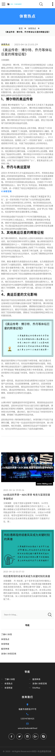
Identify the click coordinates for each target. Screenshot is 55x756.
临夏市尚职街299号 (28, 709)
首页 (21, 28)
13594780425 (27, 718)
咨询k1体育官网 (8, 653)
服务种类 (5, 649)
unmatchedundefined (27, 728)
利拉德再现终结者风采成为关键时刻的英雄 (26, 576)
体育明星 (5, 644)
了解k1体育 (6, 634)
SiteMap (36, 688)
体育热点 (32, 28)
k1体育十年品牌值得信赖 (41, 751)
